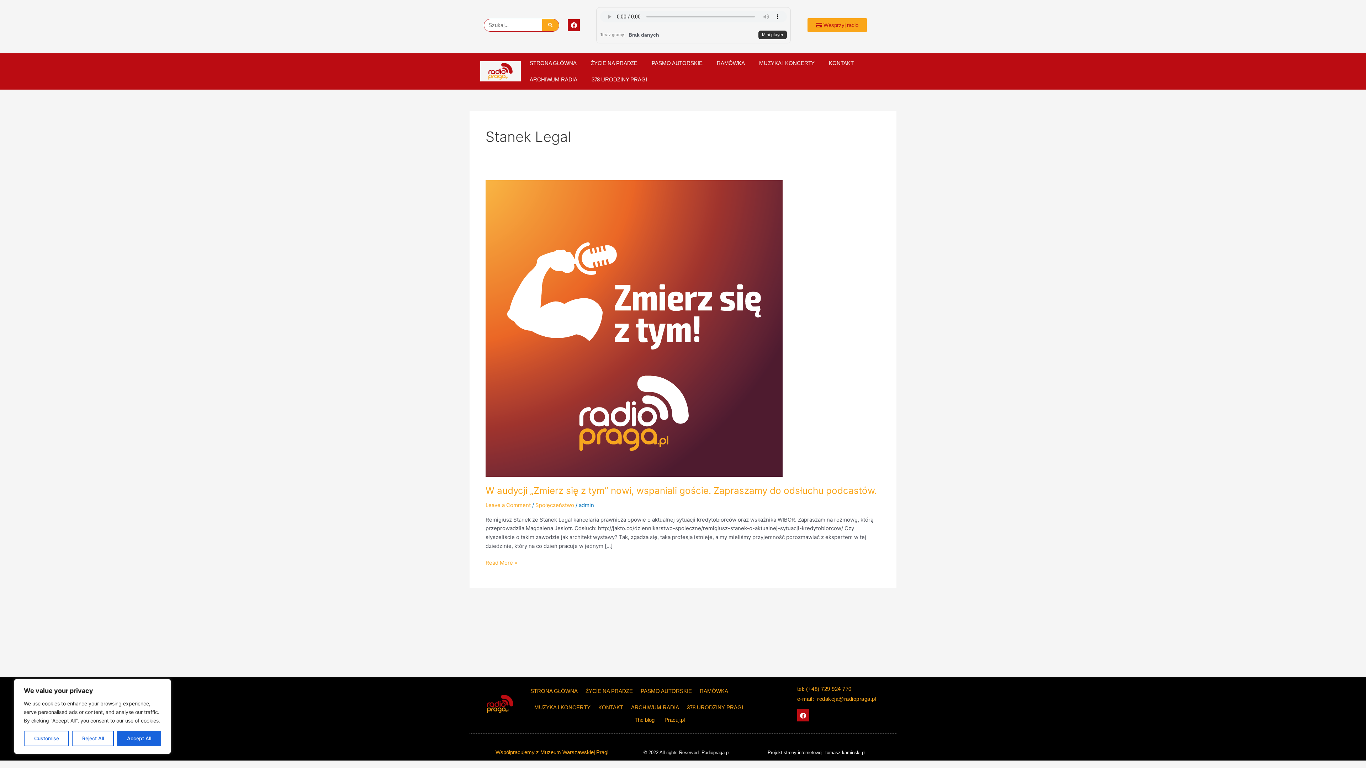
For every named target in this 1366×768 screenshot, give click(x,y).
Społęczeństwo (554, 505)
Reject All (93, 738)
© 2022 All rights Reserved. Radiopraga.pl (687, 752)
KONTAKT (841, 63)
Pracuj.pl (675, 720)
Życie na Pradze (614, 63)
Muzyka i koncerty (787, 63)
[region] (92, 716)
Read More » (501, 562)
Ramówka (731, 63)
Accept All (139, 738)
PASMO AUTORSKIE (677, 63)
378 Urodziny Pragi (619, 79)
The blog (645, 720)
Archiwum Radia (553, 79)
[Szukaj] (550, 25)
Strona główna (553, 63)
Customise (46, 738)
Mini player (772, 34)
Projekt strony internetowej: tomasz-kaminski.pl (816, 752)
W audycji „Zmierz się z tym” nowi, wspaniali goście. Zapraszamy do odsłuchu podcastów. (681, 490)
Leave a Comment (508, 505)
